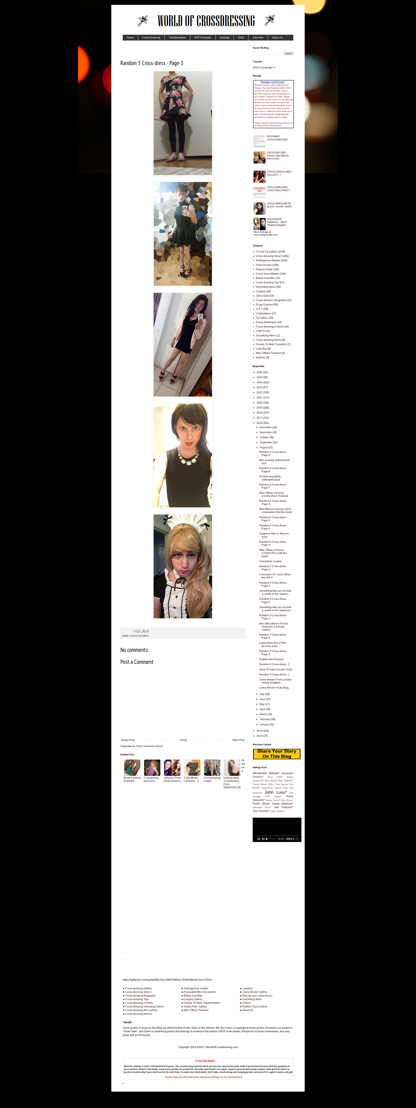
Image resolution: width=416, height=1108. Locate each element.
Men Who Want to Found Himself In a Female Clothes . (273, 626)
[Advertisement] (182, 818)
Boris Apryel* (271, 780)
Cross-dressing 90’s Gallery (140, 1010)
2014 (260, 735)
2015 (260, 730)
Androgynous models (194, 988)
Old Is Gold (262, 295)
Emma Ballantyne (266, 322)
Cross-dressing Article (268, 340)
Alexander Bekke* (266, 773)
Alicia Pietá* (275, 777)
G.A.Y (259, 309)
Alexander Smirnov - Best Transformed (277, 222)
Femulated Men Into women (198, 992)
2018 (260, 412)
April (263, 709)
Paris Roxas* (287, 800)
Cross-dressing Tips (267, 282)
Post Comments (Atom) (149, 746)
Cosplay (261, 291)
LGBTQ (260, 331)
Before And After (265, 278)
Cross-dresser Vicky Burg (274, 687)
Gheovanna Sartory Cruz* (275, 788)
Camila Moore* (260, 784)
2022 (260, 392)
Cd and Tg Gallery (139, 635)
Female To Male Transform (271, 344)
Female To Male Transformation (200, 1002)
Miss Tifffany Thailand (268, 353)
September (266, 442)
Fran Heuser (282, 784)
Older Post (238, 740)
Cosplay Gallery (191, 999)
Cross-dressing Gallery (137, 988)
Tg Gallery (262, 317)
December (266, 427)
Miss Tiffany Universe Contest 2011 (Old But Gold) (273, 553)
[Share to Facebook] (144, 631)
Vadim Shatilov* (277, 811)
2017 (260, 417)
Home (183, 740)
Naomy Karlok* (273, 800)
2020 (260, 402)
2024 (260, 382)
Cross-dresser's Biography (271, 300)
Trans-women (264, 265)
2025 (260, 377)
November (266, 432)
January (265, 724)
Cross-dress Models (267, 273)
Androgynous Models (268, 260)
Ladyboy (246, 988)
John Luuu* (276, 792)
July (262, 694)
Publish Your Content (253, 1006)
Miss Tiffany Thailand (194, 1010)
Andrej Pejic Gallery (194, 1006)
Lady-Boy (261, 348)
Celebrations (263, 313)
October (264, 437)
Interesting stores (266, 286)
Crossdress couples (270, 561)
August (264, 447)
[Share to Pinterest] (147, 631)
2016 (260, 423)
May (262, 704)
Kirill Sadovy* (274, 796)
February (265, 719)
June (263, 699)
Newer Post (128, 740)
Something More (265, 335)
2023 (260, 387)
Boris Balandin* (286, 780)
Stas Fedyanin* (283, 807)
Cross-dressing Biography (139, 995)
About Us (246, 1010)
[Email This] (134, 631)
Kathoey (261, 357)
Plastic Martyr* (261, 803)
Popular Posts (264, 269)
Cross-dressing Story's (269, 256)
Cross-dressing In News (270, 326)
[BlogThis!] (138, 631)
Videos (245, 1002)
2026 (260, 372)
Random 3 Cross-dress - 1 (274, 674)
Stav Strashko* (261, 811)
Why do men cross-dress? (256, 995)
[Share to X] (141, 631)
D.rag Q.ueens (264, 304)
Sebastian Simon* (262, 807)
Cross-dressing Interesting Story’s (144, 1006)
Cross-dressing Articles (138, 1013)
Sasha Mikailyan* (282, 803)
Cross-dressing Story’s (137, 992)
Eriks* (271, 784)
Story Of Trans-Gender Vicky (275, 669)
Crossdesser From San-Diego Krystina (278, 155)
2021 (260, 397)
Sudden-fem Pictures (271, 659)
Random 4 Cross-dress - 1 (274, 664)
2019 (260, 407)
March (263, 714)
